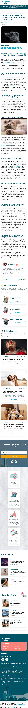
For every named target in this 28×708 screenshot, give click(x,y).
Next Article (21, 279)
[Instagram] (12, 461)
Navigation (5, 648)
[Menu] (25, 2)
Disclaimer (17, 646)
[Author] (17, 265)
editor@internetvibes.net (6, 656)
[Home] (6, 2)
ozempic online (12, 707)
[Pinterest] (16, 461)
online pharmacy (21, 704)
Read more (17, 301)
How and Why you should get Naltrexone (14, 701)
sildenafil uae (23, 706)
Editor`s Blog (17, 648)
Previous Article (6, 279)
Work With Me (6, 646)
